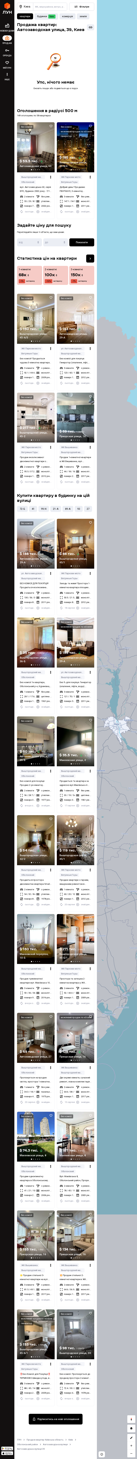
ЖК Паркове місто (71, 177)
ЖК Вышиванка (69, 447)
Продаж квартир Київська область (45, 1439)
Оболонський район (27, 1444)
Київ (70, 1439)
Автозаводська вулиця (55, 1444)
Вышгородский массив (33, 177)
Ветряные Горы (69, 182)
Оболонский (27, 182)
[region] (117, 729)
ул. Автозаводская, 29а (73, 348)
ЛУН (19, 1439)
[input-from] (29, 242)
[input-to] (55, 242)
